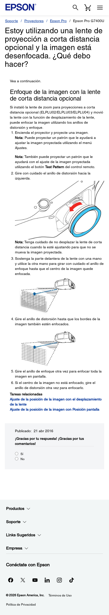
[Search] (75, 8)
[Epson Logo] (21, 7)
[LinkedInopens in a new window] (47, 580)
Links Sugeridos (20, 534)
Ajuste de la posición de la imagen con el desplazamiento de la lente (56, 401)
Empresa (14, 548)
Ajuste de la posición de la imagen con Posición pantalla (54, 409)
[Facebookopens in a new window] (10, 580)
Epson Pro (58, 21)
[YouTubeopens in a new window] (35, 580)
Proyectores (34, 21)
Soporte (11, 21)
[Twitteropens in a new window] (22, 580)
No (23, 459)
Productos (15, 508)
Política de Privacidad (21, 604)
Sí (22, 454)
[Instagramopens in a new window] (59, 580)
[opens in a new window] (71, 580)
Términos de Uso (60, 595)
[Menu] (100, 8)
